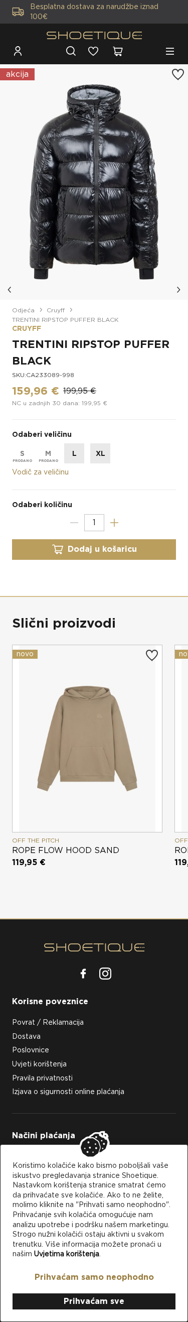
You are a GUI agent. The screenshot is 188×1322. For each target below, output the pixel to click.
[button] (10, 290)
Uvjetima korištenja (66, 1254)
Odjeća (23, 310)
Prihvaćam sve (94, 1301)
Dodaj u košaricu (102, 549)
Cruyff (56, 310)
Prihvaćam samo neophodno (94, 1277)
